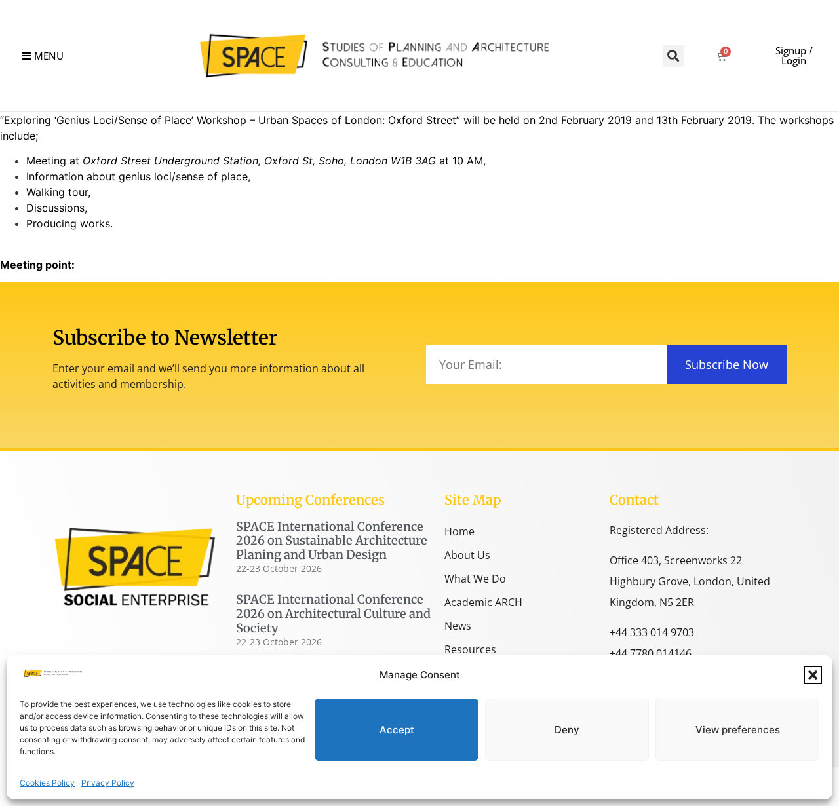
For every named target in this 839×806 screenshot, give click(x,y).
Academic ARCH (483, 602)
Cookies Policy (47, 783)
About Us (467, 555)
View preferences (737, 729)
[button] (812, 674)
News (457, 626)
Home (459, 531)
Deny (567, 729)
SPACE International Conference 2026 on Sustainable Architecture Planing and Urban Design (331, 540)
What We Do (475, 578)
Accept (397, 729)
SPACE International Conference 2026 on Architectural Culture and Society (333, 613)
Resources (470, 649)
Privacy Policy (107, 783)
